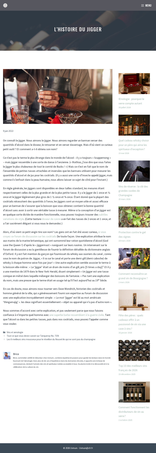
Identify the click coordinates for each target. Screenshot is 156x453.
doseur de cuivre (51, 219)
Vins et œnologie (15, 332)
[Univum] (5, 5)
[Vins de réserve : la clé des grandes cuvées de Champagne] (134, 179)
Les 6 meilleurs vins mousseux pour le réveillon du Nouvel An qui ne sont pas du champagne (51, 339)
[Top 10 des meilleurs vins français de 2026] (134, 358)
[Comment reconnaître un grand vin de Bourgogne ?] (134, 267)
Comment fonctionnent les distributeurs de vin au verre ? (134, 412)
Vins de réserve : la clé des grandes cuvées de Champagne (133, 191)
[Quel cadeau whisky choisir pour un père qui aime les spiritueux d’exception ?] (134, 133)
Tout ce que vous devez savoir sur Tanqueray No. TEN (33, 335)
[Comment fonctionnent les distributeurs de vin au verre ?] (134, 400)
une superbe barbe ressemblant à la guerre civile (76, 315)
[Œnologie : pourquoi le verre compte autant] (134, 91)
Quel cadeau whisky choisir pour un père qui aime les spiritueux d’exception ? (134, 145)
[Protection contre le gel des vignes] (134, 225)
